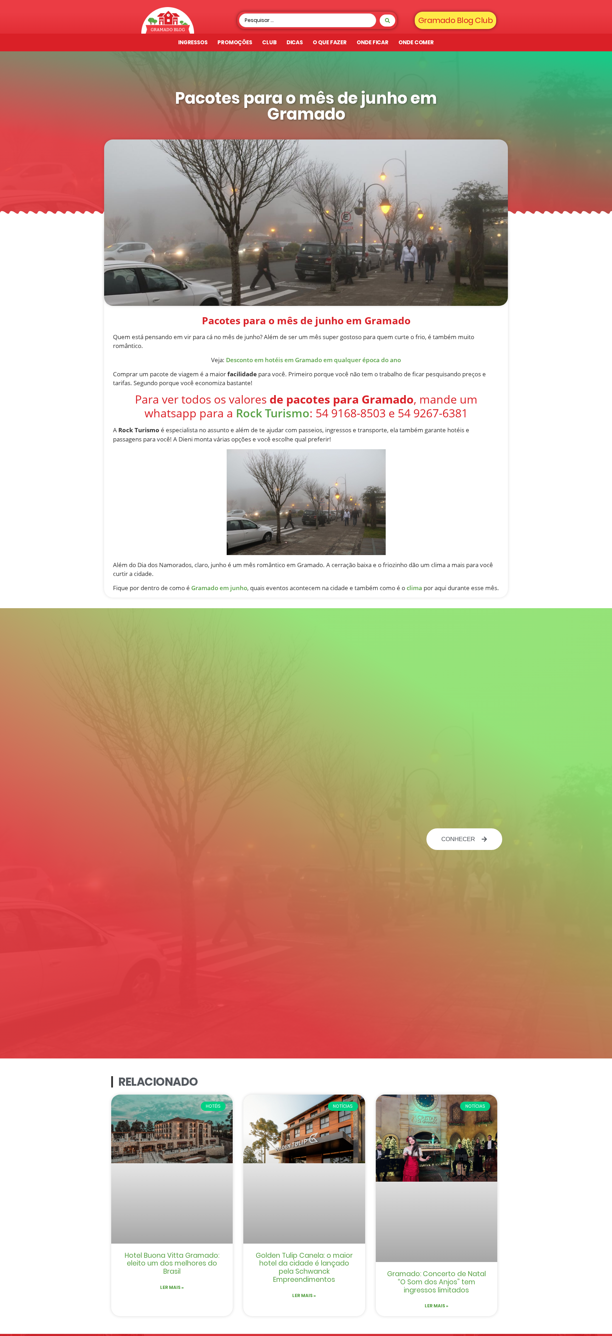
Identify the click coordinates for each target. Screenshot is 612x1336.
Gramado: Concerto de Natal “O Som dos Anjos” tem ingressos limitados (436, 1282)
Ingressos (193, 42)
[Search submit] (387, 21)
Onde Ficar (373, 42)
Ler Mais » (172, 1287)
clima (414, 588)
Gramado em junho (219, 588)
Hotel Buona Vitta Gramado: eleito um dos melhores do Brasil (172, 1264)
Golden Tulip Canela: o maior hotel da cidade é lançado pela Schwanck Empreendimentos (304, 1267)
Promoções (234, 42)
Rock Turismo (273, 413)
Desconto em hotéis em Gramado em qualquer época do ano (313, 360)
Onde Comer (416, 42)
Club (269, 42)
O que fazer (330, 42)
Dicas (295, 42)
